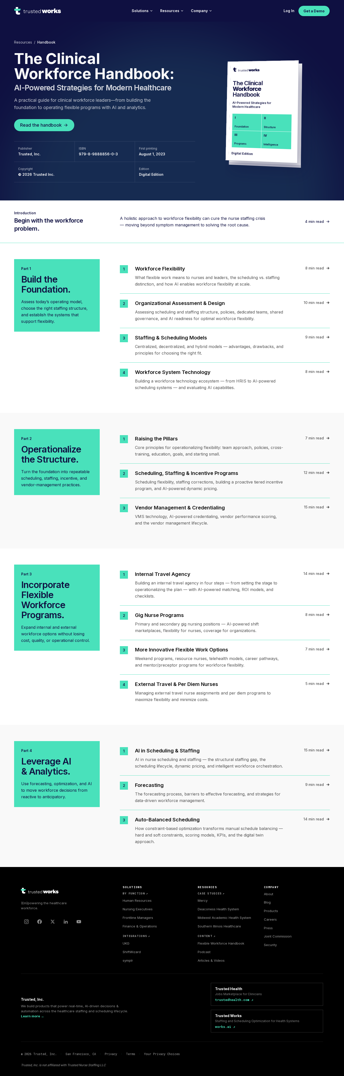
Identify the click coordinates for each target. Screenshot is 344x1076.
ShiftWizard (132, 952)
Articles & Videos (211, 960)
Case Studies (211, 893)
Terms (130, 1054)
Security (270, 945)
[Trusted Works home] (37, 11)
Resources (169, 11)
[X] (52, 921)
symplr (128, 960)
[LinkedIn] (65, 921)
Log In (289, 11)
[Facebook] (39, 921)
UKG (126, 943)
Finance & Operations (140, 926)
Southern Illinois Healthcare (219, 926)
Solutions (140, 11)
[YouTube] (78, 921)
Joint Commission (278, 936)
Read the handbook (41, 125)
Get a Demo (314, 11)
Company (199, 11)
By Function (135, 893)
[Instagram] (26, 921)
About (268, 894)
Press (268, 928)
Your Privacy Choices (162, 1054)
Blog (267, 902)
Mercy (203, 900)
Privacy (111, 1054)
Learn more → (32, 1016)
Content (207, 936)
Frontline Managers (138, 918)
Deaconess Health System (218, 909)
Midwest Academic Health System (224, 918)
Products (271, 911)
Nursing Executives (138, 909)
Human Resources (137, 900)
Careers (270, 919)
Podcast (204, 952)
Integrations (136, 936)
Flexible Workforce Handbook (221, 943)
